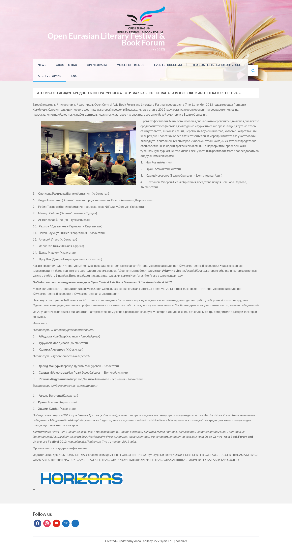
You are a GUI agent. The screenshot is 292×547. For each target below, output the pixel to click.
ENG (74, 75)
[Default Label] (56, 523)
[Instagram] (47, 523)
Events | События (168, 65)
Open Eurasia (97, 65)
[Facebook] (37, 523)
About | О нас (66, 65)
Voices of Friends (130, 65)
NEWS (42, 65)
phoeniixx (180, 541)
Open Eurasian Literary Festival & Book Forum (106, 39)
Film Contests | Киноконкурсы (216, 65)
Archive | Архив (49, 75)
